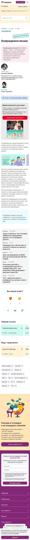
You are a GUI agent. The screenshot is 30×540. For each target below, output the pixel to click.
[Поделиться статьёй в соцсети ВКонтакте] (15, 311)
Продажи (4, 374)
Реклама (17, 370)
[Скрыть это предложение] (23, 526)
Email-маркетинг (6, 31)
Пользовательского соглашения (18, 473)
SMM (3, 378)
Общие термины (6, 366)
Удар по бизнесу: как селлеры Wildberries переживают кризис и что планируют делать (15, 236)
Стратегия (18, 366)
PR (12, 381)
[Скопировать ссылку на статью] (22, 310)
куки (11, 530)
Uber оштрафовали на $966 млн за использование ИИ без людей (14, 257)
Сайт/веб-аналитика (16, 374)
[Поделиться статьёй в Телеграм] (8, 310)
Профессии (20, 381)
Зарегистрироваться (20, 2)
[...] (27, 2)
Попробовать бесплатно (15, 118)
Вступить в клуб (15, 483)
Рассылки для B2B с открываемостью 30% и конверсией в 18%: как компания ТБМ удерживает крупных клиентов (14, 268)
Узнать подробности (15, 444)
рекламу (18, 479)
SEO (10, 378)
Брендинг (4, 381)
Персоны (4, 385)
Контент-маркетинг (20, 378)
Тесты (12, 385)
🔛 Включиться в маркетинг (14, 525)
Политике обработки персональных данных (13, 475)
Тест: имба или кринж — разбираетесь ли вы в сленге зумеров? (14, 280)
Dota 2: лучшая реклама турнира (14, 98)
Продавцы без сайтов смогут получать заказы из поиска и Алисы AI (14, 247)
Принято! (15, 537)
